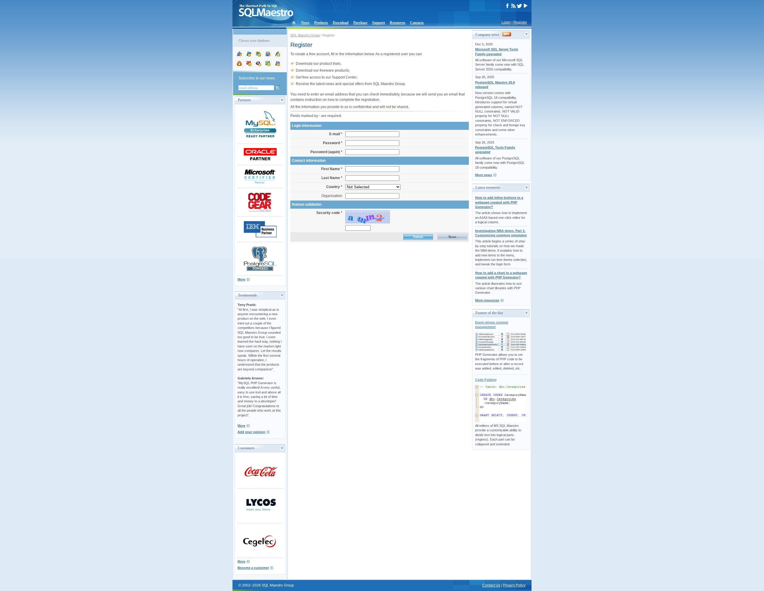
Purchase (360, 23)
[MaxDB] (277, 66)
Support (378, 23)
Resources (397, 23)
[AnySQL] (239, 56)
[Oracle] (248, 66)
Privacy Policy (514, 585)
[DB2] (268, 66)
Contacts (417, 23)
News (305, 23)
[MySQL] (248, 56)
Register (520, 22)
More (241, 279)
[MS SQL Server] (258, 56)
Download (341, 23)
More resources (487, 300)
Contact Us (491, 585)
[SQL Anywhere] (258, 66)
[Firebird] (239, 66)
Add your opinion (251, 432)
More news (483, 175)
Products (321, 23)
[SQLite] (277, 56)
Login (506, 22)
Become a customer (253, 568)
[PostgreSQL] (268, 56)
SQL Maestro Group (305, 35)
